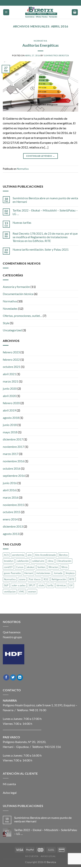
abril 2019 (9, 410)
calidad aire (38, 560)
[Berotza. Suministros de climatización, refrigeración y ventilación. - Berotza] (40, 12)
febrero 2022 (11, 359)
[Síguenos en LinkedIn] (20, 677)
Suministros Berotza (56, 55)
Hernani (28, 573)
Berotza (63, 554)
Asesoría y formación (16, 286)
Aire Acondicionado (45, 554)
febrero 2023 (11, 352)
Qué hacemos (12, 632)
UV (71, 585)
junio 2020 (10, 388)
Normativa (40, 41)
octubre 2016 (11, 468)
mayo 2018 (10, 432)
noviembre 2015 (13, 505)
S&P (6, 585)
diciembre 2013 (13, 526)
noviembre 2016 (13, 461)
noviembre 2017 (13, 446)
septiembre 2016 (14, 475)
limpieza (70, 573)
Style (6, 323)
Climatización (64, 560)
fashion (41, 567)
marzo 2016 (10, 497)
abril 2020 (9, 396)
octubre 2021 (11, 366)
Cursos (20, 567)
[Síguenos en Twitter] (13, 677)
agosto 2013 (11, 533)
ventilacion (10, 591)
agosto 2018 (11, 417)
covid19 (8, 567)
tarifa (50, 585)
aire (30, 554)
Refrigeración (59, 579)
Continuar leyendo (40, 155)
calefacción (23, 560)
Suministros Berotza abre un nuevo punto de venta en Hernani (45, 199)
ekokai (30, 567)
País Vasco (34, 579)
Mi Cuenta (31, 856)
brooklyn (8, 560)
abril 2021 (9, 374)
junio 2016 (10, 483)
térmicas (61, 585)
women (32, 591)
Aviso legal (10, 792)
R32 (46, 579)
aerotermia (18, 554)
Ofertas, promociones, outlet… (22, 315)
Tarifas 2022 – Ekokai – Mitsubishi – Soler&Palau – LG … (45, 212)
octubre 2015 (11, 512)
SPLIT (32, 585)
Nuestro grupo (12, 637)
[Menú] (6, 12)
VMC (22, 591)
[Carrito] (75, 12)
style (41, 585)
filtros (64, 567)
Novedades (10, 308)
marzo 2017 (10, 454)
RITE (72, 579)
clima (50, 560)
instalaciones (43, 573)
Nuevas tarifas (22, 222)
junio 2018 (10, 425)
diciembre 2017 (13, 439)
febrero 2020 (11, 403)
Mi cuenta (9, 784)
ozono (22, 579)
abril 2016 (9, 490)
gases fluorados (12, 573)
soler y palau (18, 585)
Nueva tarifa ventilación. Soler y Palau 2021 (41, 249)
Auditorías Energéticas (40, 45)
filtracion (53, 567)
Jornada (58, 573)
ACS (6, 554)
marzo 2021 (10, 381)
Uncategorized (12, 330)
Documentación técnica (18, 294)
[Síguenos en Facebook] (6, 677)
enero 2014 (10, 519)
